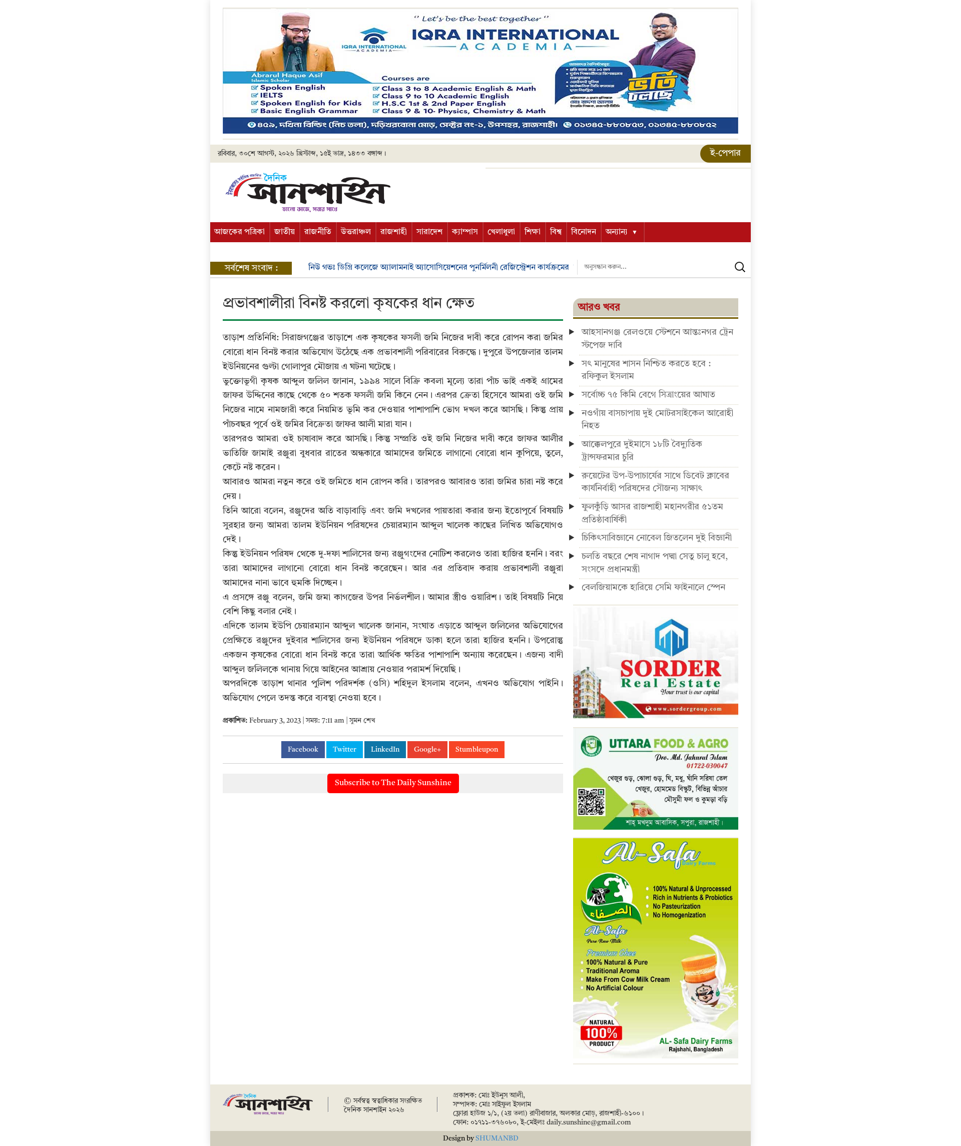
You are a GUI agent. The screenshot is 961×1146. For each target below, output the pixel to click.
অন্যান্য (617, 232)
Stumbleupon (476, 749)
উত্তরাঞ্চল (356, 232)
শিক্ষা (533, 232)
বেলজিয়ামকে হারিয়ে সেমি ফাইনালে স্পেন (653, 587)
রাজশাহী (393, 232)
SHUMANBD (497, 1138)
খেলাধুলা (501, 232)
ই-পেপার (725, 153)
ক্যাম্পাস (465, 232)
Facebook (303, 749)
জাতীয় (284, 232)
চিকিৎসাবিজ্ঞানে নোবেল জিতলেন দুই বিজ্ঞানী (657, 537)
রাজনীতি (317, 232)
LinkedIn (385, 749)
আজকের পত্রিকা (239, 232)
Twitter (344, 749)
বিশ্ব (556, 232)
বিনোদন (583, 232)
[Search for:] (664, 267)
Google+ (427, 749)
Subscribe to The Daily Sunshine (393, 783)
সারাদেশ (429, 232)
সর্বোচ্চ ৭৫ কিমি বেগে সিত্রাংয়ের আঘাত (648, 394)
